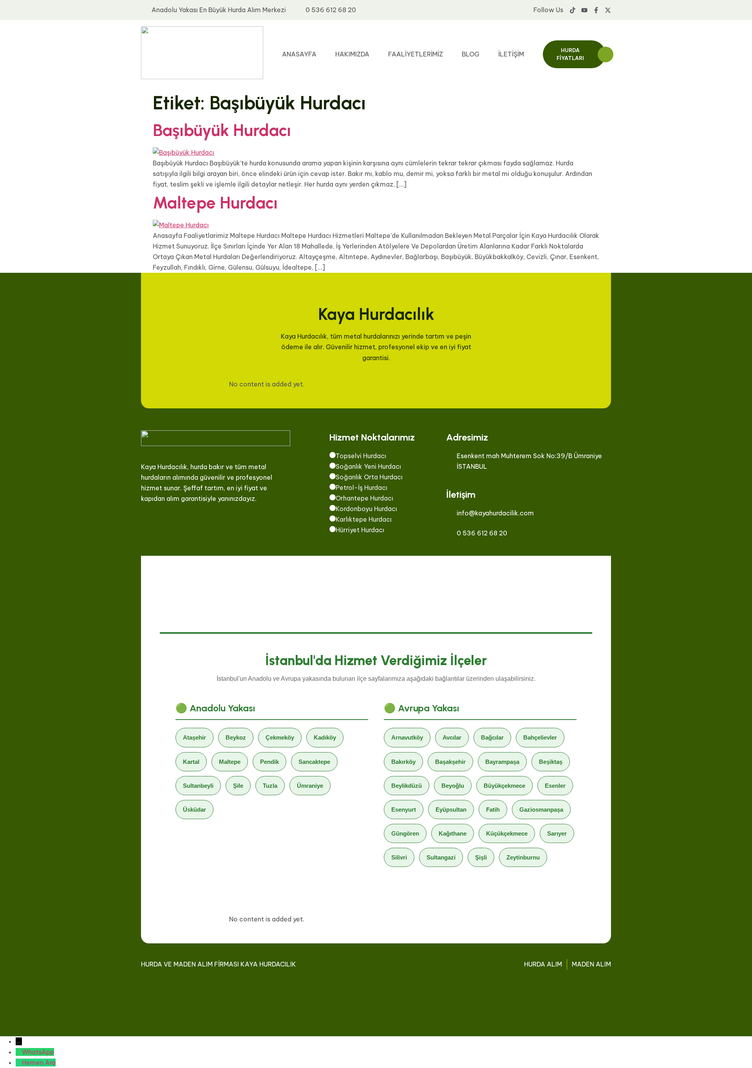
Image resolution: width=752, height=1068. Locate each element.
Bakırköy (403, 761)
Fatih (493, 809)
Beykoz (236, 737)
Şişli (481, 857)
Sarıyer (557, 833)
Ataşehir (194, 737)
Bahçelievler (540, 737)
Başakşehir (450, 761)
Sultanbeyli (198, 785)
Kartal (191, 761)
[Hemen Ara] (19, 1062)
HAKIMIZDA (352, 54)
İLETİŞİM (511, 54)
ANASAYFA (299, 54)
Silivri (399, 857)
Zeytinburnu (523, 857)
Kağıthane (452, 833)
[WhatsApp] (19, 1052)
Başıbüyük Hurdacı (222, 130)
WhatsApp (38, 1052)
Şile (238, 785)
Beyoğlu (452, 785)
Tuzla (270, 785)
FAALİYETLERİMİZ (415, 54)
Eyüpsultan (451, 809)
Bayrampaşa (502, 761)
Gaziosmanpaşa (541, 809)
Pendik (269, 761)
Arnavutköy (407, 737)
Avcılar (452, 737)
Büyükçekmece (504, 785)
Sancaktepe (314, 761)
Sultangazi (441, 857)
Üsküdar (194, 809)
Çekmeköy (280, 737)
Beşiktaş (550, 761)
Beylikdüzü (406, 785)
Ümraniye (310, 785)
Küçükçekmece (507, 833)
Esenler (555, 785)
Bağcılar (492, 737)
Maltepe (229, 761)
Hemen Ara (39, 1062)
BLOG (470, 54)
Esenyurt (403, 809)
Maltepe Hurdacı (215, 203)
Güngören (405, 833)
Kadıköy (325, 737)
